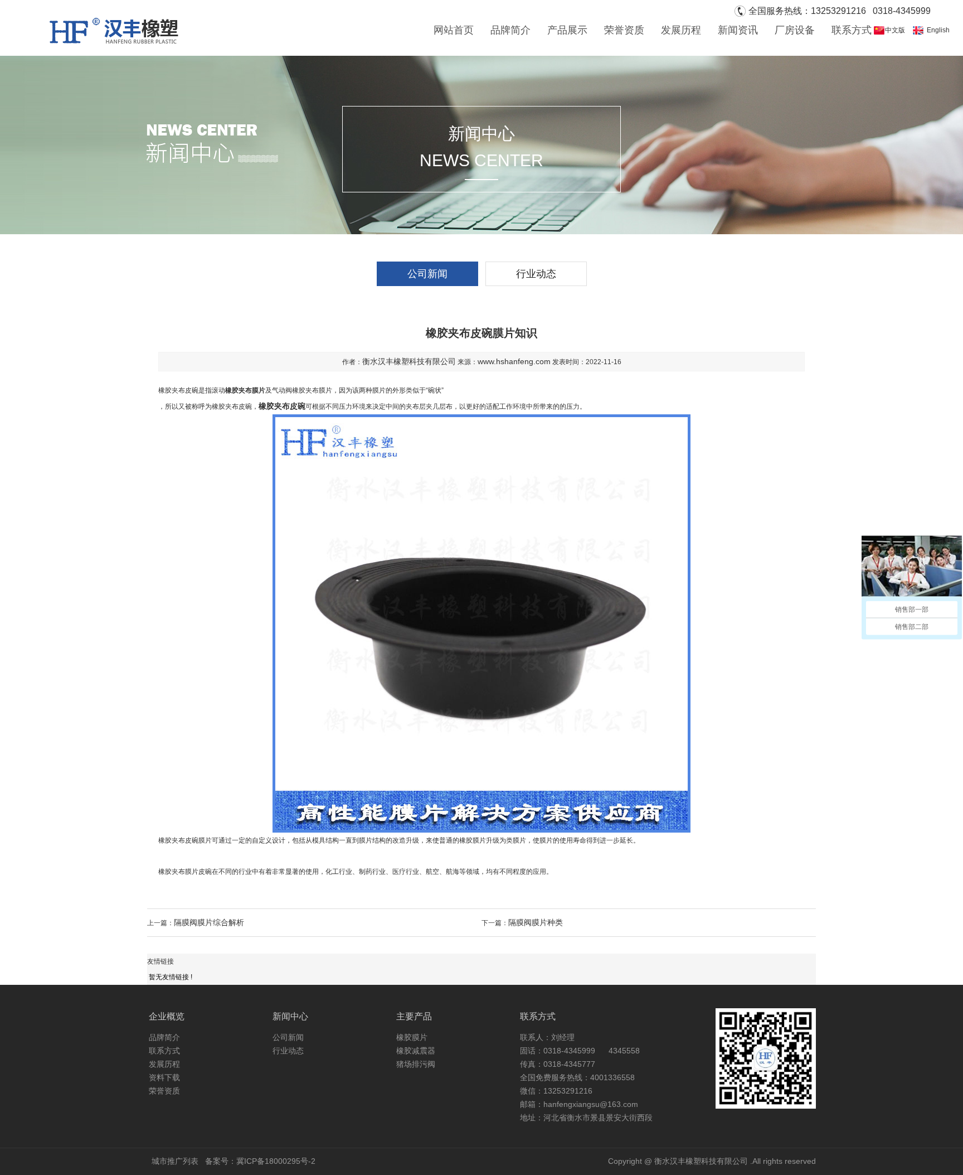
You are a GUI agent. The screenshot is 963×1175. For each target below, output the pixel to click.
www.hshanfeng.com (514, 361)
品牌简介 (510, 30)
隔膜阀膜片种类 (535, 922)
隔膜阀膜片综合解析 (209, 922)
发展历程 (681, 30)
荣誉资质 (624, 30)
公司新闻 (427, 273)
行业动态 (536, 273)
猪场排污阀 (415, 1064)
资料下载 (164, 1077)
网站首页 (454, 30)
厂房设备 (795, 30)
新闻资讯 (738, 30)
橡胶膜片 (411, 1037)
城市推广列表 (175, 1161)
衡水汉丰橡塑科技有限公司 (409, 361)
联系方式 (851, 30)
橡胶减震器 (415, 1050)
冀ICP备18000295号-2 (275, 1161)
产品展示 (567, 30)
